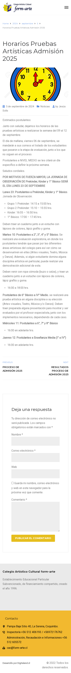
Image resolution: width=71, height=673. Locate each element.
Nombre (17, 434)
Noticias (45, 106)
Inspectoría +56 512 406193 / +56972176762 (34, 632)
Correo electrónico (23, 450)
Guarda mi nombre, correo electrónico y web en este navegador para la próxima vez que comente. (35, 488)
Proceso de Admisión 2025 (12, 369)
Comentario (19, 499)
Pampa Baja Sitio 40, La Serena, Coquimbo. (32, 626)
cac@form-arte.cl (17, 647)
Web (14, 467)
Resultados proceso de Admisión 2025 (58, 371)
